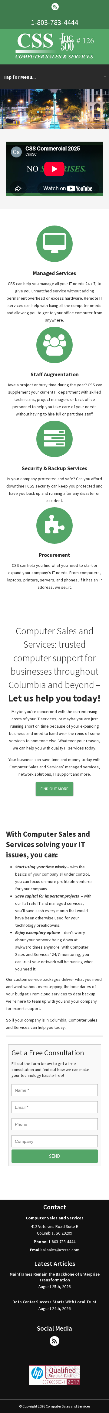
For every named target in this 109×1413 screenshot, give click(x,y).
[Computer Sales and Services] (54, 58)
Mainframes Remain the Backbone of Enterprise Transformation (55, 1277)
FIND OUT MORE (54, 788)
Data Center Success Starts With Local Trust (54, 1301)
